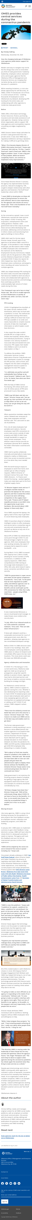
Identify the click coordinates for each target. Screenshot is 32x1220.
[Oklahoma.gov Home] (2, 1)
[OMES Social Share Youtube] (10, 1183)
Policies (18, 1209)
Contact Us (4, 1172)
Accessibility (4, 1213)
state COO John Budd (8, 874)
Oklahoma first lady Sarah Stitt (17, 872)
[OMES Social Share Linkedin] (19, 1183)
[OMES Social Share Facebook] (2, 1183)
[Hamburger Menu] (29, 6)
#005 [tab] (14, 898)
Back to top (26, 1151)
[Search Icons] (26, 6)
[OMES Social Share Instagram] (15, 1183)
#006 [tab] (17, 898)
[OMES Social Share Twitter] (6, 1183)
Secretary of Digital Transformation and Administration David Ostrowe (15, 880)
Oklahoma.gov (5, 1209)
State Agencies (27, 1)
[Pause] (29, 900)
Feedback (18, 1213)
